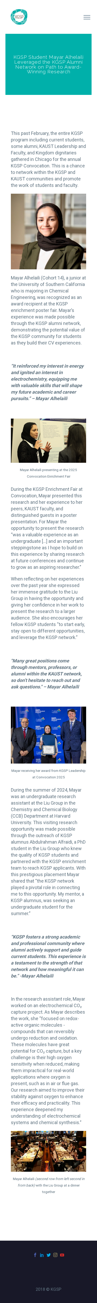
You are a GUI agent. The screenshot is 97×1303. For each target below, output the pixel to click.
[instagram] (55, 1255)
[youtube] (62, 1255)
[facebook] (35, 1255)
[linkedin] (42, 1255)
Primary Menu (87, 17)
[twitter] (49, 1255)
